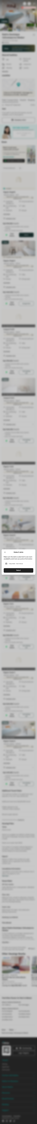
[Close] (5, 552)
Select (18, 570)
